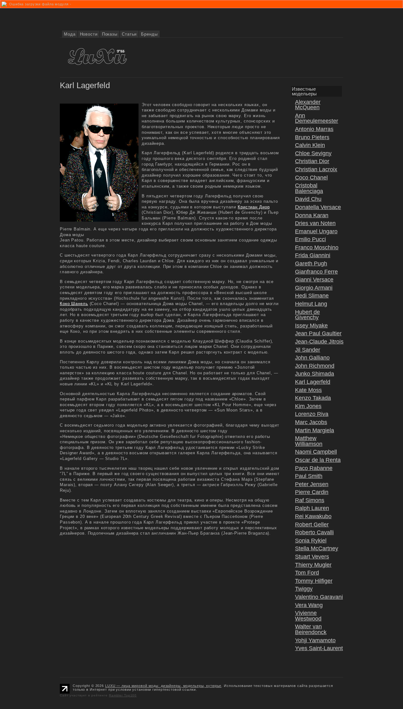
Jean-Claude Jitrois (319, 341)
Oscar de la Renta (318, 460)
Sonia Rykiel (310, 540)
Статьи (129, 34)
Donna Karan (311, 215)
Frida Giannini (312, 255)
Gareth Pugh (311, 263)
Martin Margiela (314, 430)
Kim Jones (308, 406)
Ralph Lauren (312, 508)
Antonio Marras (314, 129)
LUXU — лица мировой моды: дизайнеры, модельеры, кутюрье (163, 686)
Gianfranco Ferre (316, 272)
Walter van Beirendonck (310, 629)
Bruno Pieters (312, 137)
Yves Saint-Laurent (319, 648)
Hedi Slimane (312, 295)
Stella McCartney (316, 548)
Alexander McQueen (308, 105)
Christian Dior (312, 161)
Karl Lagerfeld (312, 382)
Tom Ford (307, 573)
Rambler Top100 (123, 695)
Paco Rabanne (313, 468)
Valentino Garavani (319, 597)
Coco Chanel (311, 177)
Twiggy (304, 589)
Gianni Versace (314, 279)
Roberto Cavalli (314, 532)
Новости (89, 34)
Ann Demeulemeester (316, 118)
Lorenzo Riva (311, 414)
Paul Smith (308, 476)
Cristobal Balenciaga (309, 188)
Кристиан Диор (254, 207)
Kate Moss (308, 390)
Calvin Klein (310, 145)
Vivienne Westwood (308, 616)
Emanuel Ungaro (316, 231)
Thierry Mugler (313, 565)
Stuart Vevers (312, 556)
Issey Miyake (311, 325)
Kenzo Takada (313, 398)
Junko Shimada (314, 374)
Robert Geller (312, 524)
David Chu (308, 199)
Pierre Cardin (311, 492)
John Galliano (312, 357)
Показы (109, 34)
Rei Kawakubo (313, 516)
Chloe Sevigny (313, 153)
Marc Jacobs (311, 422)
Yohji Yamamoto (315, 640)
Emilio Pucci (310, 239)
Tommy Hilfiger (313, 581)
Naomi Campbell (316, 452)
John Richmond (314, 366)
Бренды (149, 34)
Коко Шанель (74, 303)
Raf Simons (309, 500)
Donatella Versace (318, 207)
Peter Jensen (311, 484)
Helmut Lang (311, 304)
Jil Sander (307, 350)
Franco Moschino (316, 247)
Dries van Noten (315, 223)
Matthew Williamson (308, 441)
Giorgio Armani (313, 288)
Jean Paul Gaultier (318, 333)
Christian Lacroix (316, 169)
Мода (70, 34)
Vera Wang (309, 605)
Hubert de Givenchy (307, 315)
